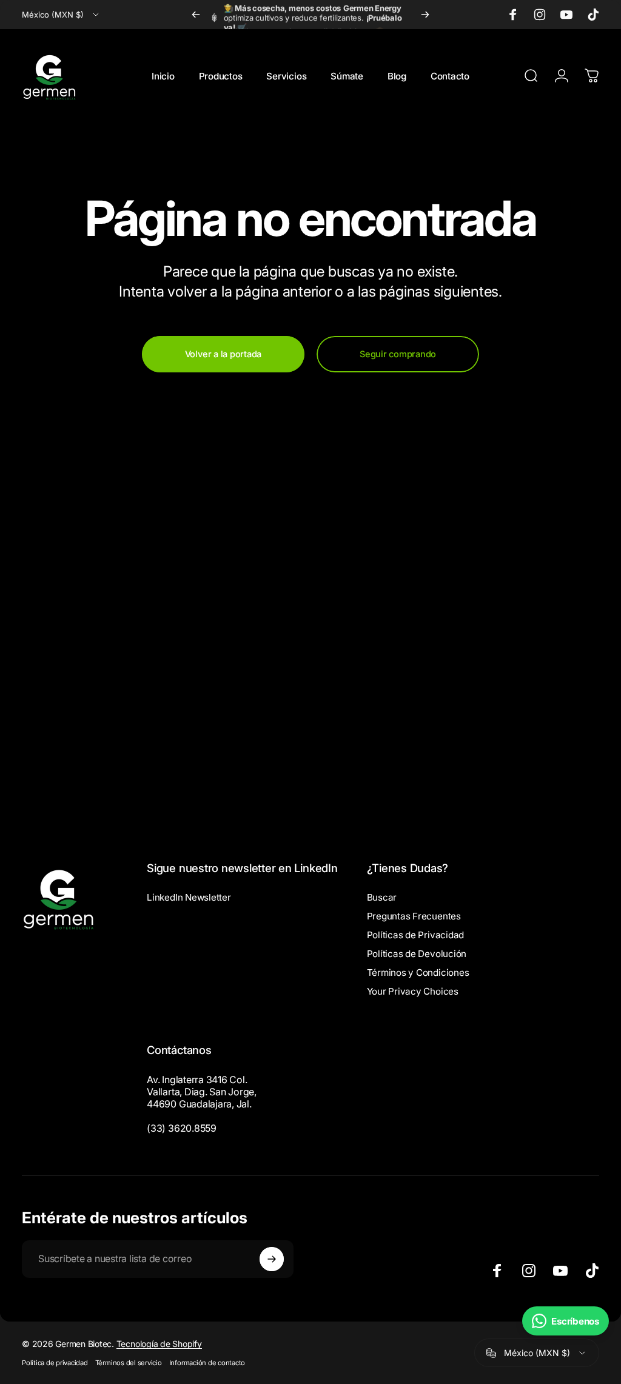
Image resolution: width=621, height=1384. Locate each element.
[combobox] (61, 14)
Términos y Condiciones (418, 972)
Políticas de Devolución (416, 953)
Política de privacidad (55, 1363)
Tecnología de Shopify (159, 1344)
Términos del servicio (128, 1363)
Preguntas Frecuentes (414, 916)
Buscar (382, 897)
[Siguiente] (425, 14)
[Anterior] (196, 14)
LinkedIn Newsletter (188, 897)
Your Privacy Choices (412, 991)
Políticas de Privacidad (415, 935)
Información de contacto (207, 1363)
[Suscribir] (272, 1259)
